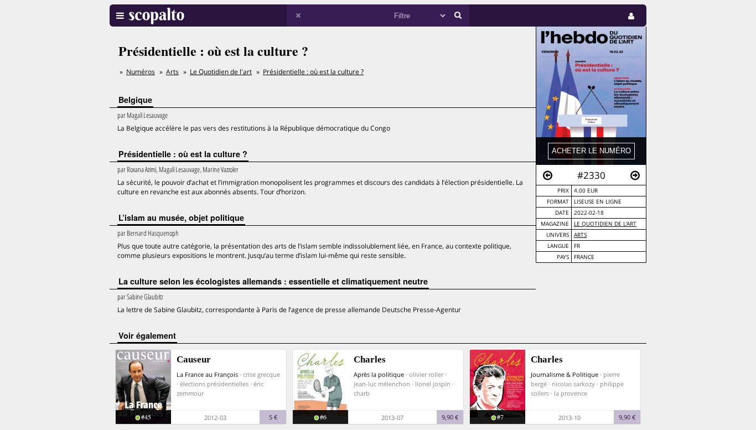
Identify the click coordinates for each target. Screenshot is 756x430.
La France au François (207, 374)
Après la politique (379, 374)
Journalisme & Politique (564, 374)
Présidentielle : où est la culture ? (313, 71)
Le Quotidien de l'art (605, 223)
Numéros (140, 71)
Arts (580, 235)
